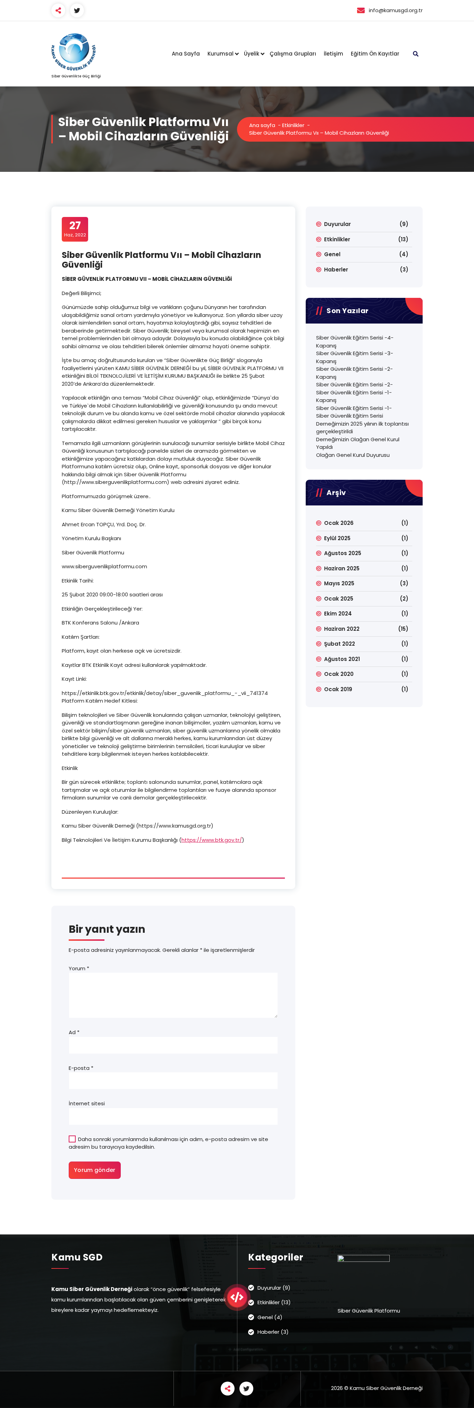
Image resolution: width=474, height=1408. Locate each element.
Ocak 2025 (338, 598)
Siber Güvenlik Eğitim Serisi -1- (354, 408)
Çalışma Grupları (293, 53)
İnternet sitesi (87, 1103)
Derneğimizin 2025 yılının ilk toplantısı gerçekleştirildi (362, 427)
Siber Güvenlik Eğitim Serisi (349, 415)
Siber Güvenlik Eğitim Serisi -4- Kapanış (354, 341)
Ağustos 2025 (342, 553)
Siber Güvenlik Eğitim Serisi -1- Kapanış (354, 396)
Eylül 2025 (337, 538)
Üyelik (251, 53)
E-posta (81, 1068)
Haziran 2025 (341, 568)
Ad (74, 1032)
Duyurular (337, 224)
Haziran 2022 (341, 628)
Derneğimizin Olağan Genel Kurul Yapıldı (357, 443)
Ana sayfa (262, 125)
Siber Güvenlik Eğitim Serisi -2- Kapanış (354, 372)
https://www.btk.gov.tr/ (211, 840)
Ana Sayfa (186, 53)
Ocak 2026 (339, 523)
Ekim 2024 (338, 613)
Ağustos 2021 (342, 659)
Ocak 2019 (338, 689)
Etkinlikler (293, 125)
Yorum (79, 968)
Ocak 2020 (339, 674)
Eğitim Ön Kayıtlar (375, 53)
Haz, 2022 (75, 228)
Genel (332, 254)
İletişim (333, 53)
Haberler (336, 269)
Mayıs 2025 (339, 583)
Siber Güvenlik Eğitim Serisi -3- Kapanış (354, 357)
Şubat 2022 (339, 643)
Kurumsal (221, 53)
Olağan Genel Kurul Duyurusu (353, 455)
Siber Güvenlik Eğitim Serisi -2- (354, 384)
